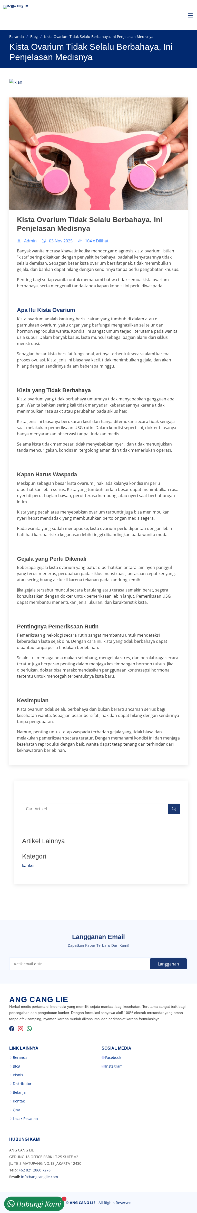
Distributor (22, 1084)
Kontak (19, 1101)
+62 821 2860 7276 (35, 1170)
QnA (16, 1110)
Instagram (114, 1066)
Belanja (19, 1092)
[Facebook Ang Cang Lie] (11, 1028)
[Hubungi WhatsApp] (29, 1028)
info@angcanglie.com (39, 1176)
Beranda (16, 36)
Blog (34, 36)
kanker (28, 865)
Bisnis (18, 1075)
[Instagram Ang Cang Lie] (20, 1028)
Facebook (113, 1057)
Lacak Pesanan (25, 1118)
